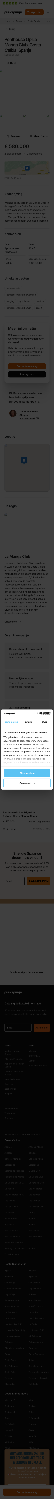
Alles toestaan (27, 773)
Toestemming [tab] (10, 722)
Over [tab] (44, 722)
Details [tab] (28, 722)
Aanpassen (25, 783)
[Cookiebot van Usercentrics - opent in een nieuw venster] (38, 714)
